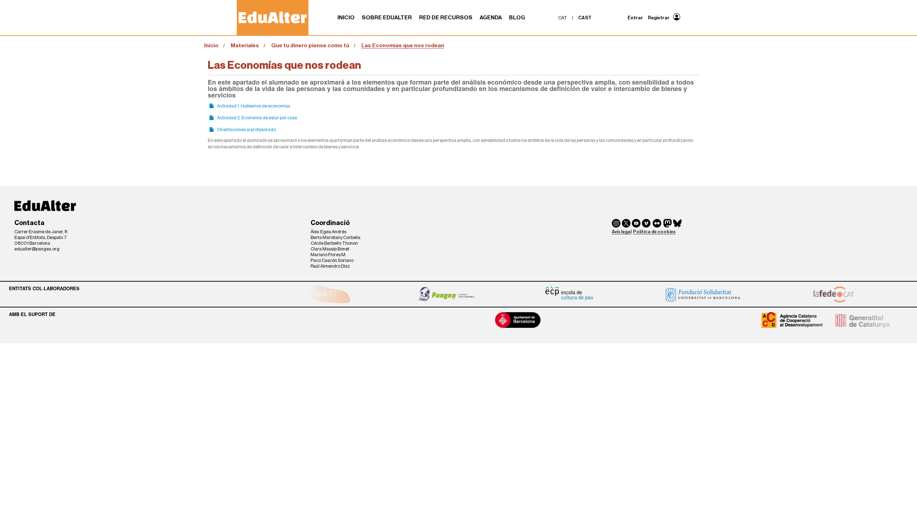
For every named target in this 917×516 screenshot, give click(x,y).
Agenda (491, 17)
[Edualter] (272, 17)
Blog (517, 17)
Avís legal (622, 231)
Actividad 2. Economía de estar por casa (257, 117)
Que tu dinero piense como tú (310, 45)
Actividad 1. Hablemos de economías (253, 106)
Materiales (245, 45)
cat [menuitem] (562, 17)
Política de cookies (654, 231)
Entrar (635, 17)
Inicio (346, 17)
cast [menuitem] (584, 17)
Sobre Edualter (387, 17)
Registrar (658, 17)
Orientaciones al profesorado (246, 129)
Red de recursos (445, 17)
